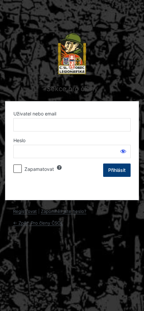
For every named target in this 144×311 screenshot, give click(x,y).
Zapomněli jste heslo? (63, 211)
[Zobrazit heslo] (123, 151)
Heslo (19, 140)
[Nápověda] (59, 168)
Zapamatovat (39, 169)
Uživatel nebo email (34, 113)
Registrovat (25, 211)
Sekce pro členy (72, 89)
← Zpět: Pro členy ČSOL (38, 223)
